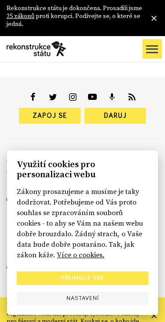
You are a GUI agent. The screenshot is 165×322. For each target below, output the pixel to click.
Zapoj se (50, 115)
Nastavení (82, 298)
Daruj (115, 115)
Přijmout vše (82, 278)
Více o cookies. (80, 255)
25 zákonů (20, 15)
